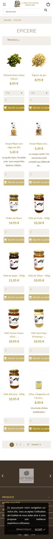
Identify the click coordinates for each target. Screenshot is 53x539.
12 (28, 445)
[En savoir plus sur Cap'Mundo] (26, 476)
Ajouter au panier (14, 108)
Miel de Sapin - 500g (14, 276)
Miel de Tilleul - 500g (39, 276)
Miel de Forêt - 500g (39, 218)
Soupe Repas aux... (39, 144)
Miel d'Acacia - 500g (14, 394)
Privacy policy (23, 530)
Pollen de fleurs (14, 218)
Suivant (37, 444)
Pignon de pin (39, 75)
